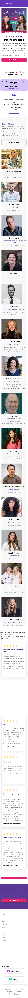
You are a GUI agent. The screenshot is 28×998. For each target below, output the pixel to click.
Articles (3, 921)
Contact (3, 940)
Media (3, 937)
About (3, 931)
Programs (4, 934)
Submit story (4, 924)
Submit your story (14, 142)
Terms (3, 953)
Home (3, 914)
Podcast (3, 918)
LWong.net (16, 994)
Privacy (3, 956)
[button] (25, 3)
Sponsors (3, 927)
